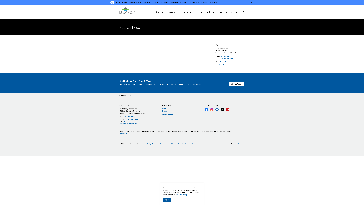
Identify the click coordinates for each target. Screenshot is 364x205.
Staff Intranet (167, 115)
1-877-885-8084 (227, 59)
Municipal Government (230, 12)
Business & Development (206, 12)
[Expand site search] (243, 12)
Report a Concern (184, 144)
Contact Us (196, 144)
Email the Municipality (224, 65)
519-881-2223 (225, 57)
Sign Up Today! (236, 84)
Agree (167, 200)
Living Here (160, 12)
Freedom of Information (161, 144)
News (164, 109)
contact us (123, 133)
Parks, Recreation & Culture (180, 12)
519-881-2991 (223, 61)
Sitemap (165, 111)
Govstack (241, 144)
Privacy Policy (182, 195)
